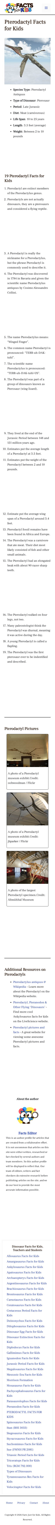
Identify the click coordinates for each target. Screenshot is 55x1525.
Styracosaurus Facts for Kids (25, 1439)
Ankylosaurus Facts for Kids (25, 1267)
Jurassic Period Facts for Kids (26, 1364)
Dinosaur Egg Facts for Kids (25, 1332)
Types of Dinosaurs (19, 1471)
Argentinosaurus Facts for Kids (27, 1283)
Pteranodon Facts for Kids (23, 1407)
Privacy (21, 1502)
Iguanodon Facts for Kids (23, 1358)
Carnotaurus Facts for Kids (24, 1300)
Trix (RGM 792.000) (19, 1466)
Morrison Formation (20, 1380)
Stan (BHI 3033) (17, 1428)
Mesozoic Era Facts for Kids (24, 1375)
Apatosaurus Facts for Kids (24, 1272)
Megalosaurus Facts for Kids (25, 1369)
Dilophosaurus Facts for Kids (25, 1326)
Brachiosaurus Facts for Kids (25, 1289)
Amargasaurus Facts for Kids (25, 1261)
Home (9, 1502)
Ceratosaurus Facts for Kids (24, 1305)
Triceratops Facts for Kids (23, 1460)
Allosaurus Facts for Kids (23, 1256)
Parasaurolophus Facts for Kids (27, 1401)
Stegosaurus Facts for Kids (24, 1433)
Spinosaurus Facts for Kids (24, 1422)
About (45, 1502)
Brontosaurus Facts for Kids (25, 1294)
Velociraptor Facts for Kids (24, 1487)
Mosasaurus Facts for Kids (24, 1386)
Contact (34, 1502)
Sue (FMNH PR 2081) (20, 1450)
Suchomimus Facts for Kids (24, 1444)
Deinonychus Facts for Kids (24, 1321)
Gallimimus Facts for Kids (23, 1353)
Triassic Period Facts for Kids (25, 1455)
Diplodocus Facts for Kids (23, 1347)
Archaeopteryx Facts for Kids (25, 1278)
